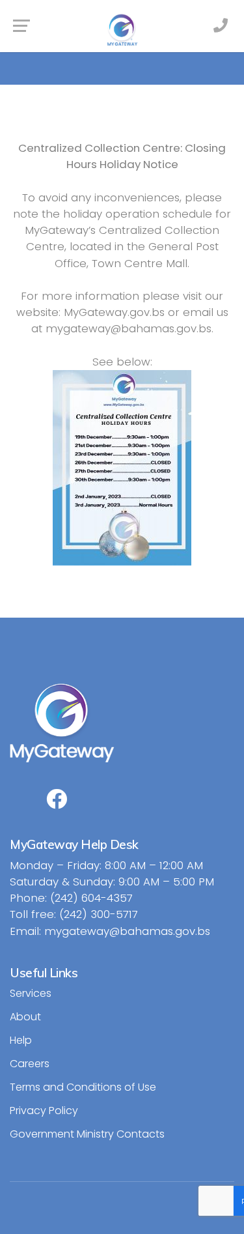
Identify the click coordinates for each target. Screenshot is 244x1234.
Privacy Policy (44, 1110)
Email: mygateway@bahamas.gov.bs (110, 931)
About (25, 1016)
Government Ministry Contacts (87, 1133)
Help (21, 1040)
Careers (29, 1063)
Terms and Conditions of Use (83, 1087)
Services (30, 993)
